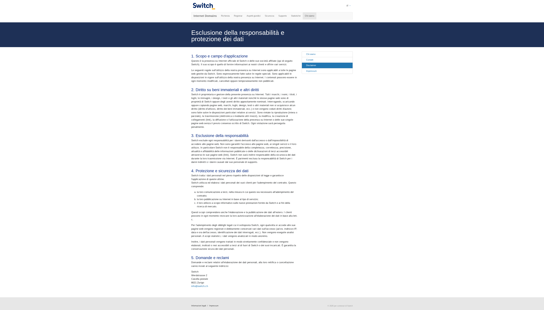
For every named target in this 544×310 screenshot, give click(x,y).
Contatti (309, 60)
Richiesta (225, 16)
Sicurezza (269, 16)
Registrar (238, 16)
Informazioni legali (198, 306)
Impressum (311, 71)
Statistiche (296, 16)
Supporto (282, 16)
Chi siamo (309, 16)
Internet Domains (205, 15)
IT (348, 6)
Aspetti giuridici (254, 16)
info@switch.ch (199, 286)
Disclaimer (311, 65)
